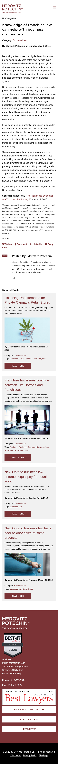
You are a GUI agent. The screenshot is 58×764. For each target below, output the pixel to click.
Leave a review (29, 719)
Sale (25, 589)
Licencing (37, 359)
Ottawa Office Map (11, 673)
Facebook (21, 244)
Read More (18, 366)
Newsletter (29, 729)
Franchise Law (21, 450)
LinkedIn (37, 244)
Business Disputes (27, 447)
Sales (30, 589)
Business (14, 447)
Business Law (20, 40)
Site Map (43, 755)
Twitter (8, 244)
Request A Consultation (29, 709)
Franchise (9, 450)
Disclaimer (15, 755)
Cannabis (28, 359)
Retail (44, 359)
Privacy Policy (30, 755)
